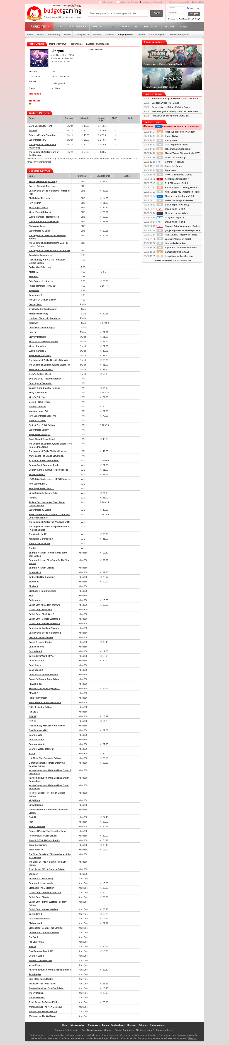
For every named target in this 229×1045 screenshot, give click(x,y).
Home (30, 34)
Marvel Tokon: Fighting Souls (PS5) (182, 153)
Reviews (96, 34)
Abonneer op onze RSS (179, 2)
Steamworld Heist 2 (172, 209)
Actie (130, 118)
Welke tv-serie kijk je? (175, 157)
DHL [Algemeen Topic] (176, 183)
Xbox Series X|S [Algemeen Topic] (181, 192)
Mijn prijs (85, 118)
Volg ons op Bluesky (129, 2)
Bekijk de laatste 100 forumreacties (173, 260)
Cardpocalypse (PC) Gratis (165, 103)
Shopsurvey (54, 34)
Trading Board (81, 34)
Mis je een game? (157, 34)
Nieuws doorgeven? (180, 34)
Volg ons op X (108, 2)
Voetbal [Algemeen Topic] (177, 239)
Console (69, 118)
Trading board (118, 1025)
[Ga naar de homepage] (54, 14)
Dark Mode (199, 2)
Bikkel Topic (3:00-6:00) (176, 204)
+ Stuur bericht (95, 50)
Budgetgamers (125, 34)
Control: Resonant (171, 162)
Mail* (114, 118)
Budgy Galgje (171, 136)
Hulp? (197, 19)
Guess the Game (173, 166)
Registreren (173, 19)
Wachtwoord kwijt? (186, 19)
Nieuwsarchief (77, 1025)
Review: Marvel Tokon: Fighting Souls (171, 107)
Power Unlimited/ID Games (178, 174)
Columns (109, 34)
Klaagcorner (171, 140)
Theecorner (170, 170)
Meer (183, 26)
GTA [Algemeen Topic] (175, 144)
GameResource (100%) (176, 252)
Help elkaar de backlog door (178, 256)
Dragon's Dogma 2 (171, 217)
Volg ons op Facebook (152, 2)
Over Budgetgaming (92, 1030)
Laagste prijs (101, 119)
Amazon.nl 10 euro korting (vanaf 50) (170, 116)
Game (32, 118)
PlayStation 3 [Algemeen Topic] (180, 235)
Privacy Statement (124, 1030)
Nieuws (40, 34)
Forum (67, 34)
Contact (141, 34)
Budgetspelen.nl (164, 1030)
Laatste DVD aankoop (175, 243)
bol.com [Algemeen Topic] (177, 149)
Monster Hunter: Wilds (173, 213)
